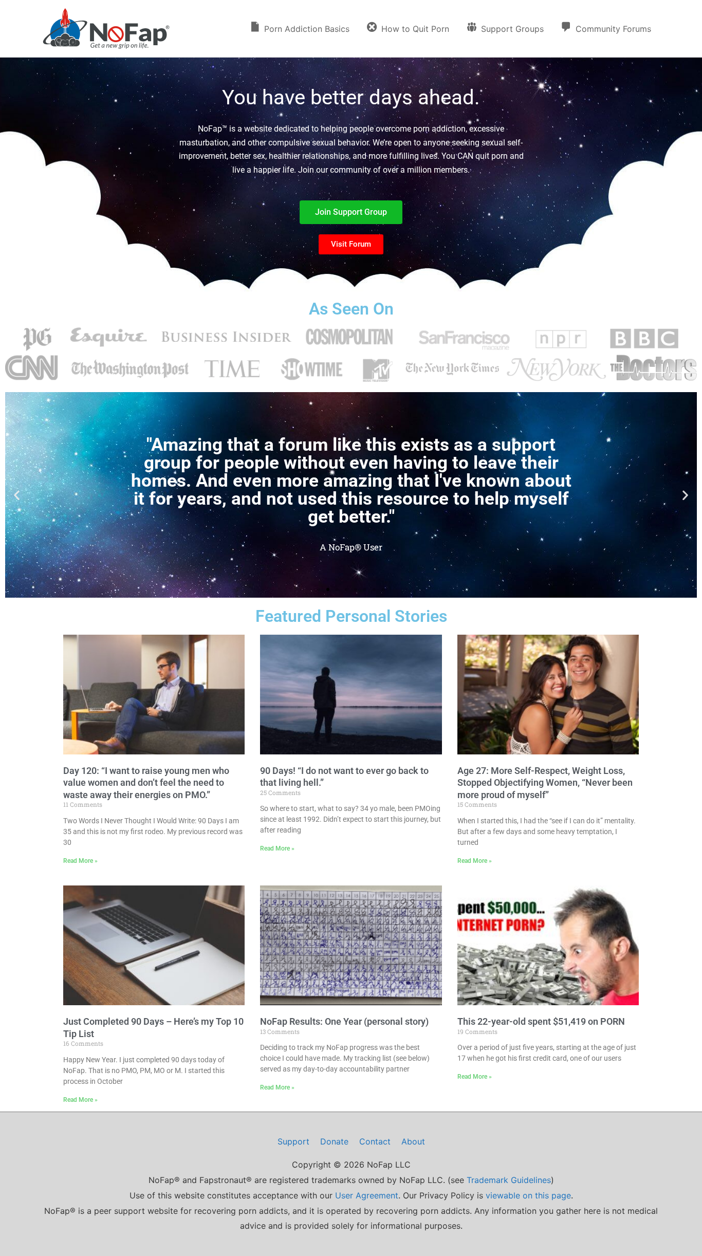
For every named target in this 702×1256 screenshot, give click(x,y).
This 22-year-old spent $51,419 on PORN (541, 1021)
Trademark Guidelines (509, 1180)
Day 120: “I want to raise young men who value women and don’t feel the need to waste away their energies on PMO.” (146, 782)
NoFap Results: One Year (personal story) (344, 1021)
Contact (375, 1141)
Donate (334, 1141)
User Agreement (366, 1195)
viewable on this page (528, 1195)
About (413, 1141)
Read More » (80, 860)
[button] (16, 494)
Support (293, 1141)
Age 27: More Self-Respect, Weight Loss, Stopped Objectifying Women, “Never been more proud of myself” (545, 782)
